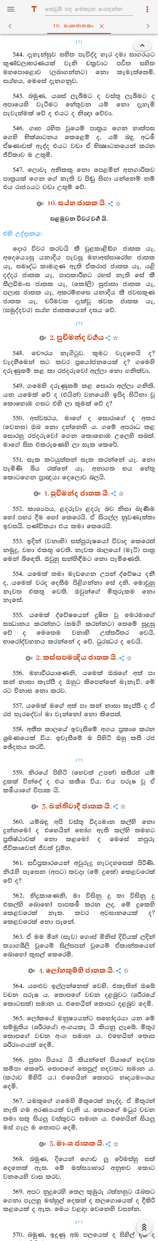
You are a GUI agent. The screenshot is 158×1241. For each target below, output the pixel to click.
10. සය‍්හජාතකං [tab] (73, 26)
